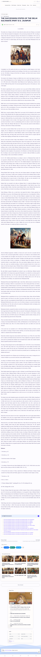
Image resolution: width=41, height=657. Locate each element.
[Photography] (24, 5)
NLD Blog (23, 650)
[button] (39, 1)
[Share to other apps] (23, 547)
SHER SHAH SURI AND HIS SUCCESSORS (17, 613)
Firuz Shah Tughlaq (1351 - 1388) (20, 575)
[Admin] (5, 24)
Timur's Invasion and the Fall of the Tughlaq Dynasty (20, 564)
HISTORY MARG (5, 1)
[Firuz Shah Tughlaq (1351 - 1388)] (20, 571)
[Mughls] (19, 619)
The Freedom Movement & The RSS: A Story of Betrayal (20, 617)
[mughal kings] (18, 606)
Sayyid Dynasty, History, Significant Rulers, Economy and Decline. (7, 576)
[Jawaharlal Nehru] (7, 5)
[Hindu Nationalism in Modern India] (25, 616)
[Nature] (28, 5)
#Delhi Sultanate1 (4, 544)
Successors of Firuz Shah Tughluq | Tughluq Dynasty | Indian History (32, 576)
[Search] (34, 1)
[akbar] (15, 606)
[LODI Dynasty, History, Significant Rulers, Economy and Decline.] (8, 559)
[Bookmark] (36, 1)
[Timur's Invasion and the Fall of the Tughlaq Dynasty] (20, 559)
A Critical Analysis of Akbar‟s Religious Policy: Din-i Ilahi (20, 607)
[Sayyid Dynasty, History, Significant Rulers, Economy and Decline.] (8, 571)
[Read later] (37, 24)
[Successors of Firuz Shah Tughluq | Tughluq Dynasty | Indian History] (33, 571)
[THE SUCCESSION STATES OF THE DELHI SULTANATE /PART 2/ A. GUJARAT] (33, 559)
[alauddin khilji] (16, 623)
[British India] (19, 5)
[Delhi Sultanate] (14, 5)
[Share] (28, 655)
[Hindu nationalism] (17, 616)
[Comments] (36, 655)
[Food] (31, 5)
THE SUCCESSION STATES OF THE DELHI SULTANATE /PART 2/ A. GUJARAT (32, 564)
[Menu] (20, 655)
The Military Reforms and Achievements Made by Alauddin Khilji (20, 625)
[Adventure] (34, 5)
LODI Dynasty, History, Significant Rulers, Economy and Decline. (7, 564)
